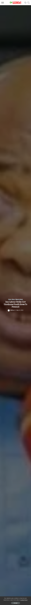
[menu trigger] (3, 2)
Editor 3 (12, 310)
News (13, 299)
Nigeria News (19, 299)
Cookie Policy (23, 600)
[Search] (28, 2)
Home (9, 299)
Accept (15, 603)
